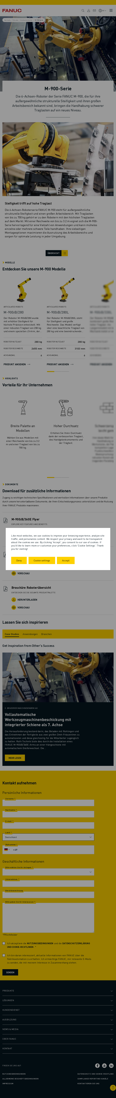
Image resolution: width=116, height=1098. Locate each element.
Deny (19, 560)
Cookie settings (42, 560)
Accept (65, 560)
